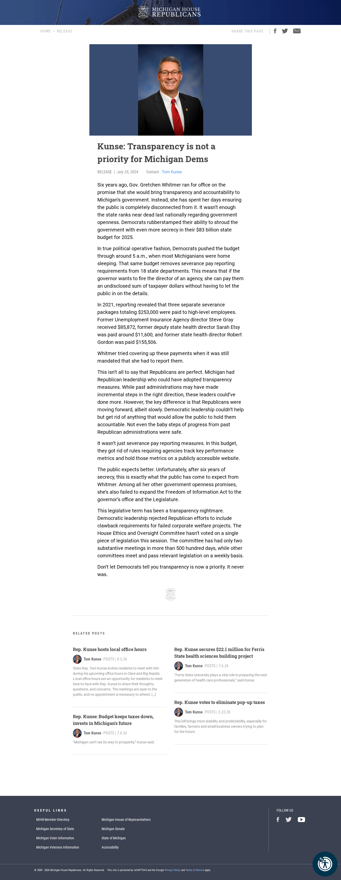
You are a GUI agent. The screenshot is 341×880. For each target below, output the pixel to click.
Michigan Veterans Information (57, 847)
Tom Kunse (172, 172)
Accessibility (110, 847)
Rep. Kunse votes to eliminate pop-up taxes (219, 702)
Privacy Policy (172, 870)
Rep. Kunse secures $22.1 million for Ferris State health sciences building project (219, 652)
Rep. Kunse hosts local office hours (110, 649)
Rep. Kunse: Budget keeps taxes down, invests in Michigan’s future (113, 719)
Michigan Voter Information (55, 838)
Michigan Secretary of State (55, 829)
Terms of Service (195, 870)
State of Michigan (114, 838)
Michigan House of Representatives (126, 820)
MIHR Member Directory (52, 820)
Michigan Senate (113, 829)
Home (45, 31)
